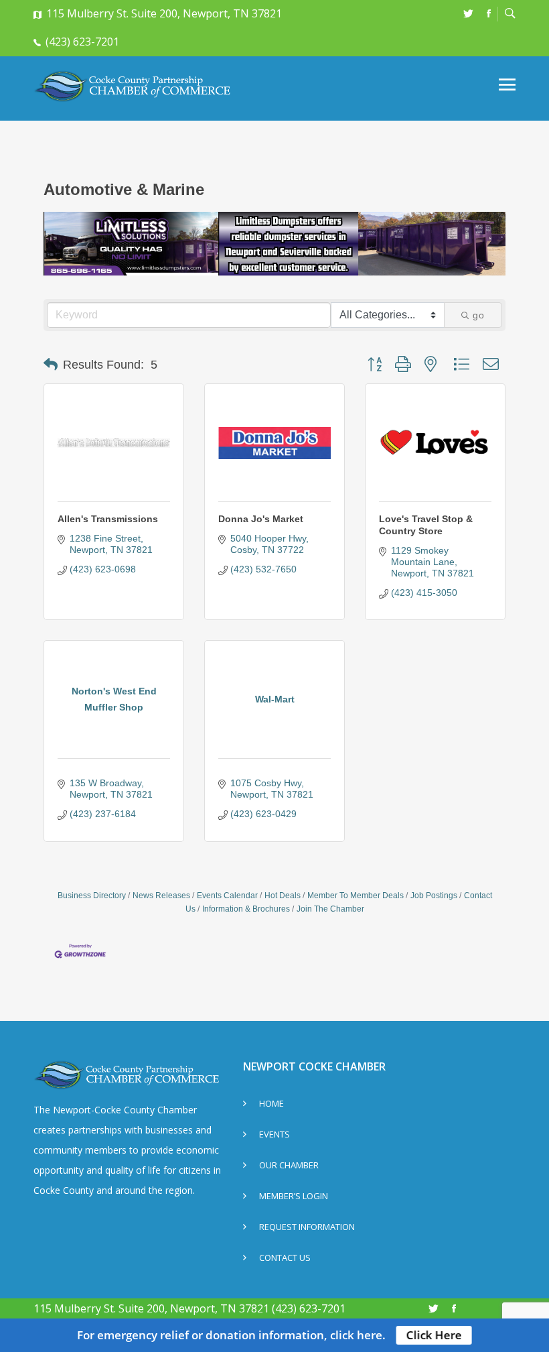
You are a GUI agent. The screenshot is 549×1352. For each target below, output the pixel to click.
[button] (51, 364)
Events (274, 1135)
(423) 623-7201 (82, 41)
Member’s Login (293, 1197)
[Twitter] (468, 13)
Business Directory (92, 895)
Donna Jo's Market (260, 518)
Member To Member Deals (355, 895)
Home (271, 1104)
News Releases (161, 895)
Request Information (307, 1228)
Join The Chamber (330, 909)
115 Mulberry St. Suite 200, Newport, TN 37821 (164, 13)
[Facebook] (488, 13)
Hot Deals (282, 895)
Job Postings (433, 895)
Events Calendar (227, 895)
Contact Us (285, 1258)
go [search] (479, 315)
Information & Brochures (246, 909)
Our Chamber (289, 1166)
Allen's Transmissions (108, 518)
